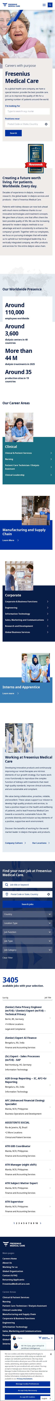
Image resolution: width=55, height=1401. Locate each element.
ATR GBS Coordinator (17, 1146)
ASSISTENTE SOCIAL (17, 1122)
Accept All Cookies (27, 1397)
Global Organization (13, 1271)
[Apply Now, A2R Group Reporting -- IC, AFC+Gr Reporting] (50, 1086)
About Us (7, 1262)
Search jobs (27, 904)
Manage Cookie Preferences (27, 1384)
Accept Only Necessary (27, 1390)
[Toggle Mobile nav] (44, 5)
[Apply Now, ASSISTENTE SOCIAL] (50, 1130)
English (44, 1398)
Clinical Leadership (14, 475)
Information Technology (17, 613)
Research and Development (19, 626)
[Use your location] (46, 124)
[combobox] (25, 124)
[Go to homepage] (11, 5)
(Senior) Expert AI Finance (21, 1037)
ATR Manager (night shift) (21, 1164)
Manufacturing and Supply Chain (19, 1314)
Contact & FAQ (10, 1275)
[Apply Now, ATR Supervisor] (50, 1207)
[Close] (51, 1354)
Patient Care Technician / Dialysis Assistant (22, 467)
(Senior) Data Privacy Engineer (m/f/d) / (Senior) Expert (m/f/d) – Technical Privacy (25, 1010)
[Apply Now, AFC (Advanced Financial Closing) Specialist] (50, 1108)
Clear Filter (8, 957)
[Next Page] (41, 1223)
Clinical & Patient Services (18, 453)
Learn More (8, 540)
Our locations (39, 843)
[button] (27, 914)
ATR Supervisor (14, 1201)
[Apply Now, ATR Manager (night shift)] (50, 1170)
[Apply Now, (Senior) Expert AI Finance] (50, 1043)
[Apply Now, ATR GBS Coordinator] (50, 1152)
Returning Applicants (13, 1279)
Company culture (14, 843)
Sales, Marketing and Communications (24, 620)
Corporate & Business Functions (21, 601)
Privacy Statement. (25, 1379)
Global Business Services (17, 632)
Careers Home (10, 1258)
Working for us (10, 1267)
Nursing (9, 459)
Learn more (8, 693)
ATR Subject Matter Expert (21, 1183)
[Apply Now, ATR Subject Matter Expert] (50, 1189)
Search (13, 133)
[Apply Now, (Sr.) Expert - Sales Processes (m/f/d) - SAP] (50, 1063)
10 (36, 1223)
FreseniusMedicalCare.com (16, 1283)
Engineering (11, 607)
